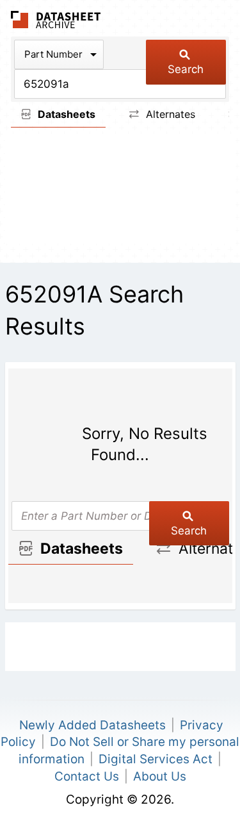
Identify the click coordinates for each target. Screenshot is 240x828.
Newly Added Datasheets (92, 725)
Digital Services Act (155, 759)
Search (186, 69)
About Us (159, 776)
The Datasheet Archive (56, 19)
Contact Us (86, 776)
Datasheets (65, 114)
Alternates (169, 114)
